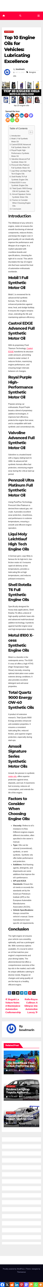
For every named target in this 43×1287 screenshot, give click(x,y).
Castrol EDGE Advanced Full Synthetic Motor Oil (21, 145)
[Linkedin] (22, 115)
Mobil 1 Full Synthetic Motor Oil (19, 140)
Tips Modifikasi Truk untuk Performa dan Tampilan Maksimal (20, 1066)
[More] (17, 120)
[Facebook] (8, 115)
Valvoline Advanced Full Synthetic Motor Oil (20, 160)
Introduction (15, 136)
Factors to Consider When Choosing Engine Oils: (21, 203)
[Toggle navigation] (38, 15)
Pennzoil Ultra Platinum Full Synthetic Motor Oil (20, 166)
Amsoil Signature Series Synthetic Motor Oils (21, 195)
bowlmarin (20, 69)
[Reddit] (17, 115)
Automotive (9, 31)
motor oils (12, 776)
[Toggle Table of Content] (29, 132)
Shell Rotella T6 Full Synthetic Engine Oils (19, 178)
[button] (20, 16)
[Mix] (8, 120)
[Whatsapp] (12, 120)
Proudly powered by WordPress (14, 1269)
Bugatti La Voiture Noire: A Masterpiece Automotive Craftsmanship (13, 1006)
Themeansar (21, 1272)
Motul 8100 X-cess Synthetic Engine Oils (19, 183)
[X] (12, 115)
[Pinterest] (26, 115)
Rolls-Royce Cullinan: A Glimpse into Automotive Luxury (31, 1006)
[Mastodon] (31, 115)
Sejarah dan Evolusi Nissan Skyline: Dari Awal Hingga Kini (19, 1119)
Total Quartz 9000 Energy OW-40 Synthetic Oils (22, 189)
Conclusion (16, 209)
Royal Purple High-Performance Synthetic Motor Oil (20, 153)
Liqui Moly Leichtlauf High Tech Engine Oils (21, 172)
